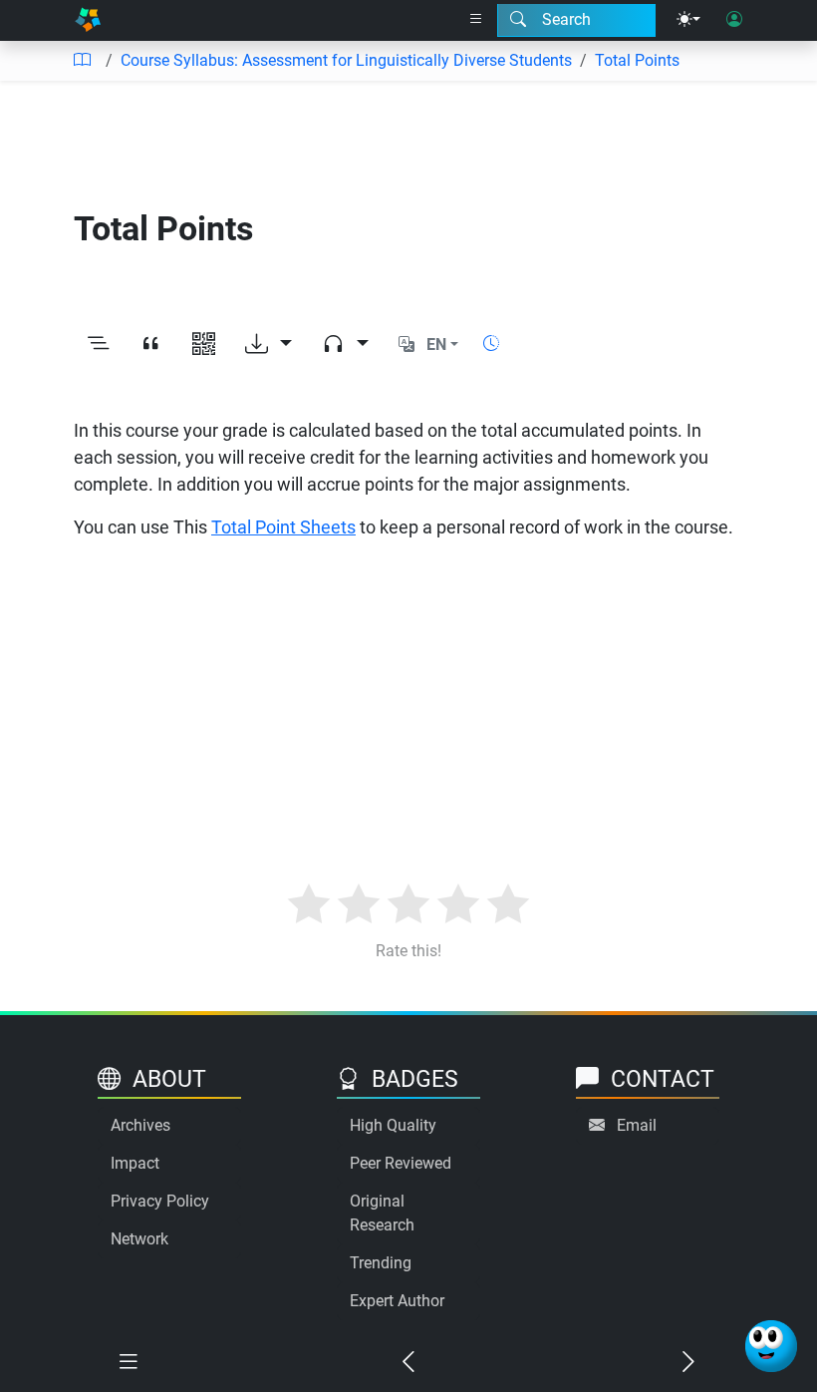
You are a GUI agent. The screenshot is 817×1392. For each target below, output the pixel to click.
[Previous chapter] (408, 1362)
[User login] (734, 20)
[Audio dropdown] (345, 345)
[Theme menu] (688, 20)
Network (139, 1238)
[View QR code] (203, 345)
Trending (380, 1262)
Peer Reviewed (400, 1163)
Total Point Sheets (283, 527)
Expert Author (397, 1300)
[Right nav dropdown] (476, 20)
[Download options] (268, 345)
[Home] (88, 20)
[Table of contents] (82, 61)
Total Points (637, 60)
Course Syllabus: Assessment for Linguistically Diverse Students (346, 60)
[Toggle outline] (98, 345)
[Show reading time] (491, 343)
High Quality (393, 1125)
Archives (140, 1125)
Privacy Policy (160, 1201)
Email (637, 1125)
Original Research (382, 1213)
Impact (135, 1163)
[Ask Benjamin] (771, 1346)
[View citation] (151, 345)
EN (436, 344)
